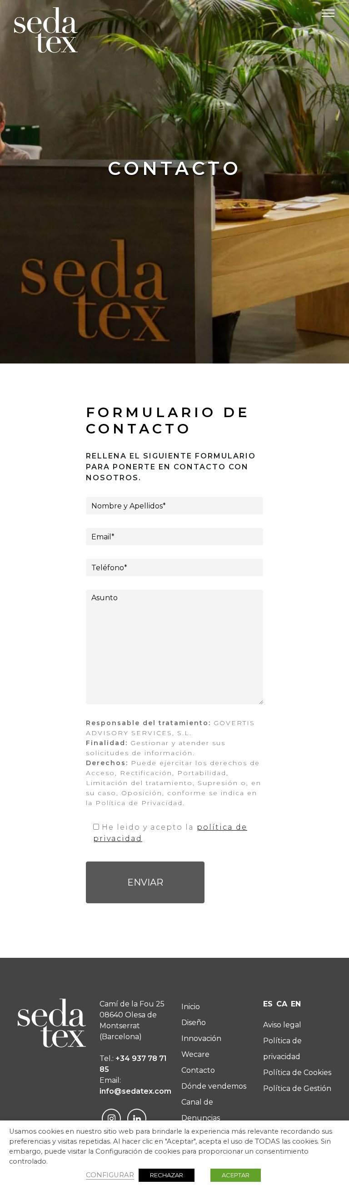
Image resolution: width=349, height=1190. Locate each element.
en (296, 1004)
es (268, 1004)
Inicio (190, 1006)
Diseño (193, 1022)
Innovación (201, 1038)
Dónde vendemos (213, 1086)
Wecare (195, 1054)
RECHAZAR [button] (166, 1175)
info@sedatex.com (135, 1091)
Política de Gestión (297, 1088)
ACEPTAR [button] (235, 1175)
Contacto (198, 1070)
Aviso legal (282, 1025)
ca (281, 1004)
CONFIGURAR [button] (110, 1175)
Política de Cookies (297, 1072)
